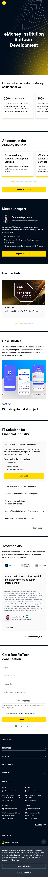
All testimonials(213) (33, 637)
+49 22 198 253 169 (31, 818)
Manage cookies (24, 872)
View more (15, 860)
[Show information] (34, 713)
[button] (44, 3)
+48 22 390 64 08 (30, 800)
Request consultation (24, 254)
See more (24, 476)
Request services (24, 189)
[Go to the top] (43, 841)
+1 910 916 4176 (7, 800)
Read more (8, 627)
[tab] (26, 566)
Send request (24, 720)
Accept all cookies (24, 866)
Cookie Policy (24, 852)
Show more (37, 528)
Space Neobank (27, 619)
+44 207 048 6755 (7, 818)
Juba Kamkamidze (18, 617)
